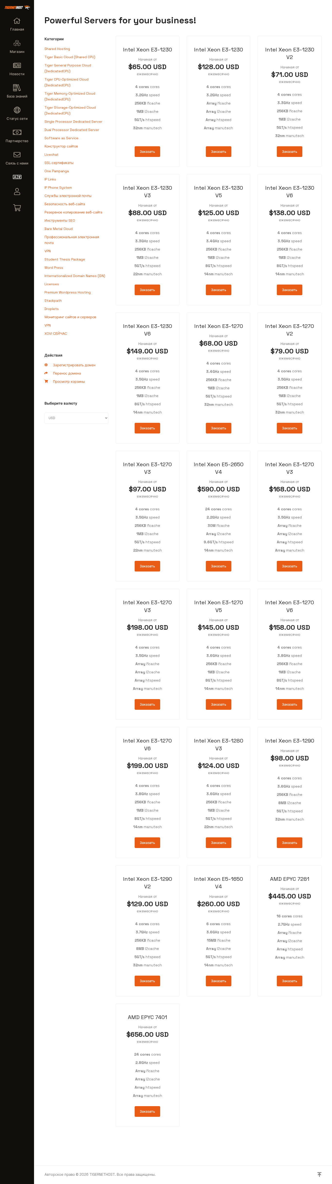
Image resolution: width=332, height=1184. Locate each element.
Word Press (53, 267)
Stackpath (53, 300)
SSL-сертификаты (59, 163)
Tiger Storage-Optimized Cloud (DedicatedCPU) (70, 110)
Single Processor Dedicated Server (73, 121)
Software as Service (61, 138)
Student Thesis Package (64, 259)
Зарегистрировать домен (73, 365)
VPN (47, 251)
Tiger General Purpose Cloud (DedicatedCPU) (67, 68)
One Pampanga (56, 171)
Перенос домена (66, 373)
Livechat (51, 154)
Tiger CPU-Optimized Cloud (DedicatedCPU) (66, 82)
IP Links (50, 179)
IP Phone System (58, 187)
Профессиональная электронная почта (71, 240)
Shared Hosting (57, 49)
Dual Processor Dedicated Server (71, 130)
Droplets (51, 309)
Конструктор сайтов (61, 146)
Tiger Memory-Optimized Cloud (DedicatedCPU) (69, 96)
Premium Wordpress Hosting (67, 292)
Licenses (51, 284)
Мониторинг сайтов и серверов (70, 317)
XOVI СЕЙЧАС (55, 333)
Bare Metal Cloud (58, 229)
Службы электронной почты (68, 196)
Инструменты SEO (59, 220)
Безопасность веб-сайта (64, 204)
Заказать (147, 151)
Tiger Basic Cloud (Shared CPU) (69, 57)
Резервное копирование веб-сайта (73, 212)
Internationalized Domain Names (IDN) (74, 276)
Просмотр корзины (68, 381)
